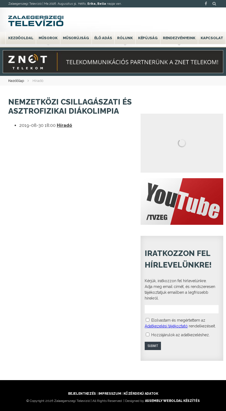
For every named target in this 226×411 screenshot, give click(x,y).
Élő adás (103, 38)
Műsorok (48, 38)
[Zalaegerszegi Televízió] (36, 20)
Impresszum (109, 394)
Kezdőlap (16, 81)
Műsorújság (76, 38)
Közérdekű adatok (140, 394)
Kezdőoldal (20, 38)
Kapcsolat (212, 38)
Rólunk (125, 38)
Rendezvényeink (179, 38)
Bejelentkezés (82, 394)
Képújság (148, 38)
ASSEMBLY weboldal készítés (172, 401)
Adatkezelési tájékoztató (166, 326)
